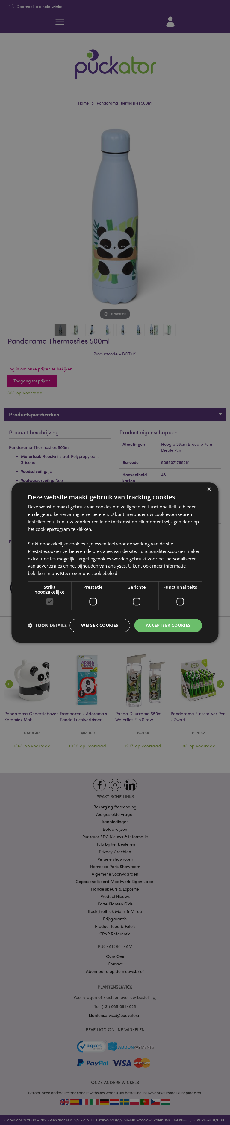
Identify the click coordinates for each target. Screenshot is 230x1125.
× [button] (209, 489)
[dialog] (115, 562)
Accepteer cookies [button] (168, 625)
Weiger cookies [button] (100, 625)
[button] (47, 625)
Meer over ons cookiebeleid (88, 573)
